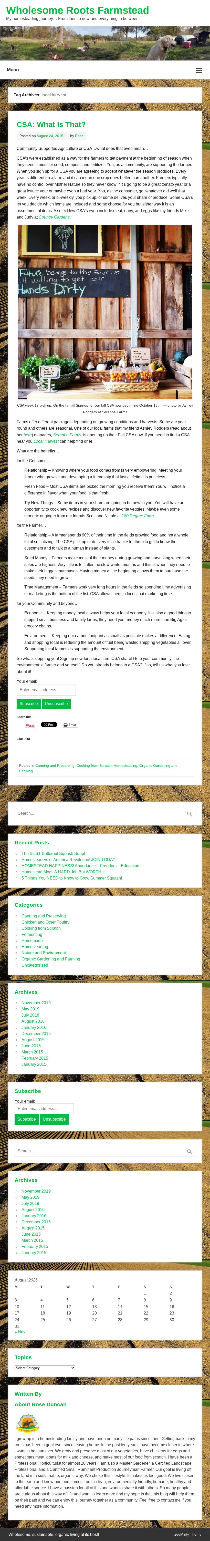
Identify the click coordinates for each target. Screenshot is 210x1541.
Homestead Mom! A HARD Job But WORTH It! (64, 872)
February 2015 (35, 1058)
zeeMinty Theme (188, 1534)
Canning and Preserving (55, 765)
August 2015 (33, 1040)
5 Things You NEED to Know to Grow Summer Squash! (72, 878)
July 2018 (30, 1015)
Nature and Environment (44, 953)
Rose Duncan (49, 1404)
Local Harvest (46, 441)
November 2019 (36, 1003)
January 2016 (34, 1027)
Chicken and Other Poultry (45, 922)
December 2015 (36, 1033)
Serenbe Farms (67, 435)
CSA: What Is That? (51, 124)
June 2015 (31, 1046)
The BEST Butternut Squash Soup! (53, 853)
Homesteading (125, 765)
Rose (79, 136)
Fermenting (32, 934)
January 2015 (34, 1064)
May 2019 (30, 1009)
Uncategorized (35, 965)
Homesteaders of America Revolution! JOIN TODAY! (69, 859)
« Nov (20, 1331)
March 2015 (32, 1052)
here (28, 435)
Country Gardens (54, 217)
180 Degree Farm (138, 516)
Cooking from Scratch (94, 765)
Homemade (32, 940)
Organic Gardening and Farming (51, 959)
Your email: (27, 681)
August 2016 (33, 1021)
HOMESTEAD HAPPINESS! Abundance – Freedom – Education (80, 866)
